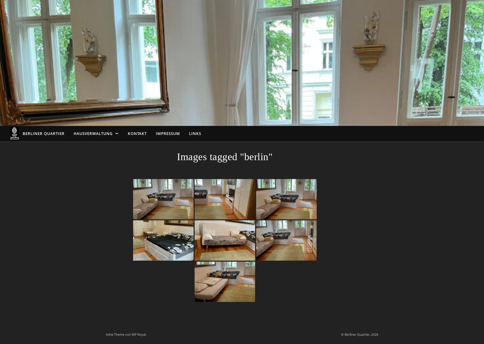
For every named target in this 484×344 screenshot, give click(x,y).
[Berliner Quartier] (14, 133)
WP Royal (139, 334)
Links (195, 133)
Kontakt (137, 133)
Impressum (168, 133)
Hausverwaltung (93, 133)
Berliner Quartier (44, 133)
